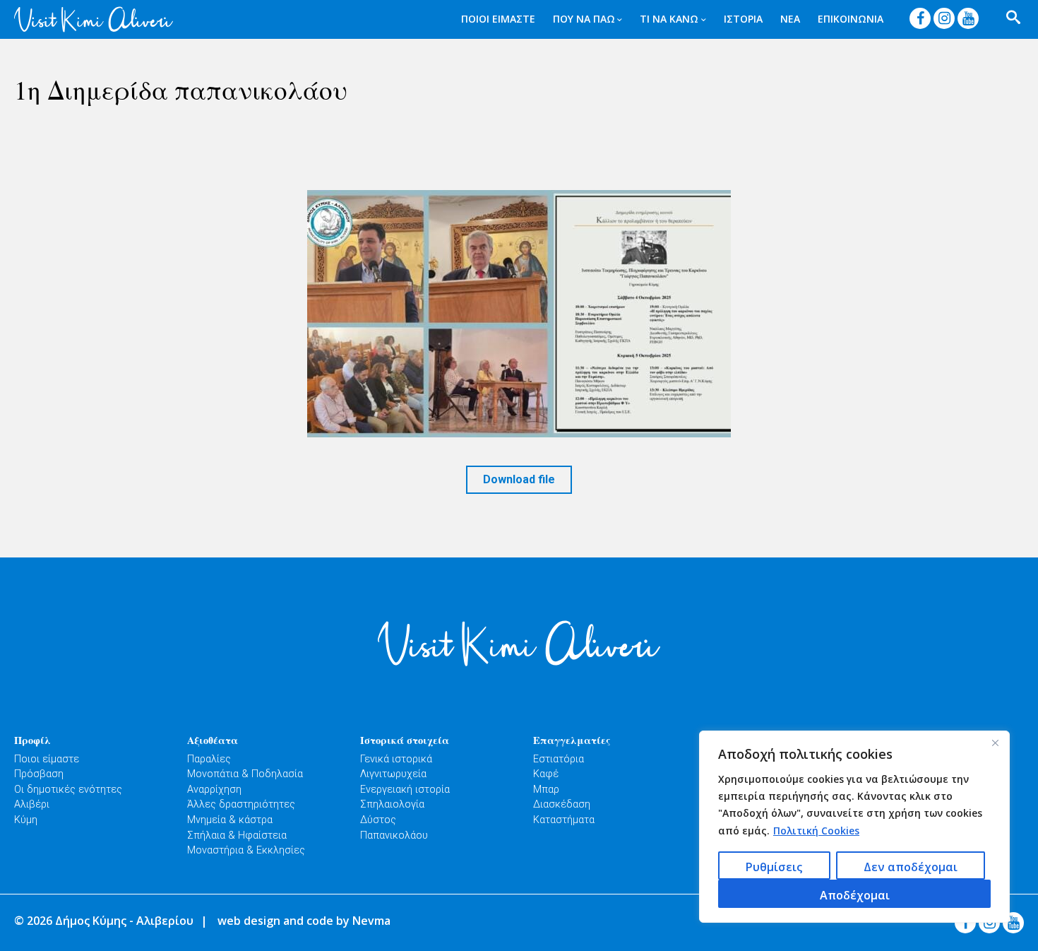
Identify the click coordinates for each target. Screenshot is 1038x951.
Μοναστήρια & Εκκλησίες (246, 850)
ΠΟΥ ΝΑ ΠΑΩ (584, 18)
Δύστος (378, 820)
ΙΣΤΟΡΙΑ (743, 18)
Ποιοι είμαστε (46, 759)
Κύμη (25, 820)
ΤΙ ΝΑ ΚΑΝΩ (669, 18)
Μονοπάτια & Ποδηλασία (245, 774)
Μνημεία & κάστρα (230, 820)
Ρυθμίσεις (774, 867)
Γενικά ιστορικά (396, 759)
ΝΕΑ (790, 18)
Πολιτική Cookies (816, 830)
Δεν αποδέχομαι (911, 867)
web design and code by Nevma (303, 920)
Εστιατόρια (558, 759)
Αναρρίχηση (214, 790)
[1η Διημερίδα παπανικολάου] (519, 313)
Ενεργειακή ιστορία (405, 790)
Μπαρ (546, 790)
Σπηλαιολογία (392, 804)
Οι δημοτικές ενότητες (68, 790)
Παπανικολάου (394, 835)
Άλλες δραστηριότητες (241, 804)
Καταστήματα (564, 820)
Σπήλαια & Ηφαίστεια (237, 835)
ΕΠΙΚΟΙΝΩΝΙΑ (850, 18)
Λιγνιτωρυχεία (393, 774)
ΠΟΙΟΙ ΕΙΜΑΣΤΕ (498, 18)
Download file (519, 479)
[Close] (994, 742)
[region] (854, 827)
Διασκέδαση (561, 804)
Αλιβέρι (31, 804)
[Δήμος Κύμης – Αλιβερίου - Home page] (93, 19)
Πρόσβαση (39, 774)
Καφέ (546, 774)
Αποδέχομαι (855, 895)
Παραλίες (209, 759)
